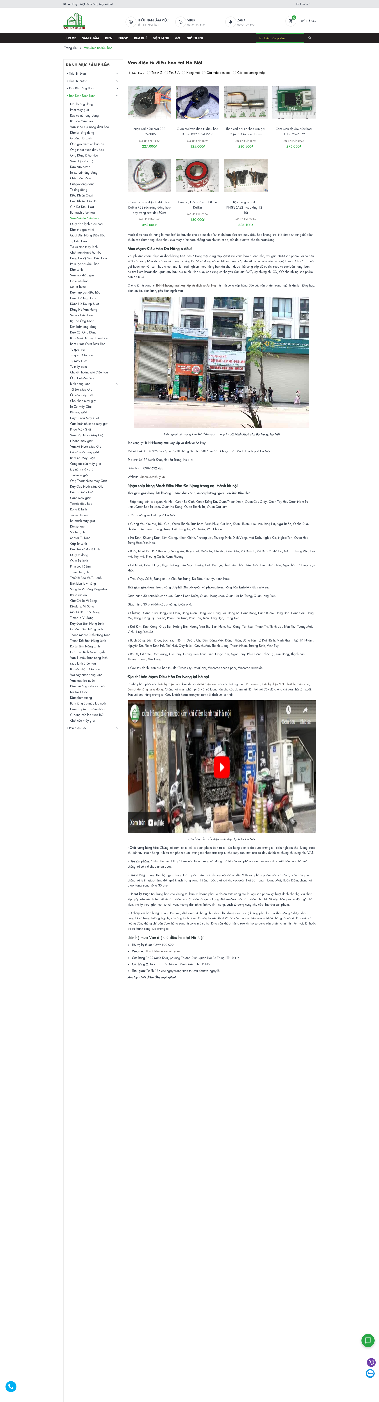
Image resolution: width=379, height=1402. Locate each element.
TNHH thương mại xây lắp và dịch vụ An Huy (186, 285)
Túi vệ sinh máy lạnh (84, 246)
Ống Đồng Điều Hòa (84, 155)
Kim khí (140, 38)
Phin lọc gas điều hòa (84, 263)
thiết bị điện (166, 684)
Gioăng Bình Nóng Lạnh (86, 629)
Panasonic (253, 684)
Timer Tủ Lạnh (79, 572)
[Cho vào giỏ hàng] (239, 144)
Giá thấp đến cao (219, 72)
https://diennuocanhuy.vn (162, 951)
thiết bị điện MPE (273, 684)
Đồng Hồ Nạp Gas (83, 298)
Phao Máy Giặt (80, 429)
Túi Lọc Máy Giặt (81, 389)
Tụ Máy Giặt (78, 361)
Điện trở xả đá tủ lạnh (85, 549)
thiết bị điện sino (297, 684)
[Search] (310, 37)
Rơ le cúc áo (78, 595)
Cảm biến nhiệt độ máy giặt (89, 423)
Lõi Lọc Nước (79, 692)
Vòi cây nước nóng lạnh (86, 674)
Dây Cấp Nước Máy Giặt (87, 486)
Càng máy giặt (80, 498)
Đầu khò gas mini (82, 229)
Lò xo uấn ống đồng (84, 172)
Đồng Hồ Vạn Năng (83, 309)
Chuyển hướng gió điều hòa (89, 372)
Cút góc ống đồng (82, 184)
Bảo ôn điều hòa (81, 121)
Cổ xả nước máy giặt (84, 452)
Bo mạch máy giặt (82, 520)
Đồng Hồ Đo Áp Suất (84, 303)
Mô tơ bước (78, 286)
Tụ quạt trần (78, 349)
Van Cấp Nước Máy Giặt (87, 435)
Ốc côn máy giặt (81, 395)
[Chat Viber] (371, 1362)
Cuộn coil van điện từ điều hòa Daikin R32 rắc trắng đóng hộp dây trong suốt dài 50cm (149, 207)
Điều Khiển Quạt (81, 195)
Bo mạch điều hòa (82, 212)
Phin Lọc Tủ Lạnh (81, 566)
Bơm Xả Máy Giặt (82, 458)
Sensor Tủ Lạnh (80, 537)
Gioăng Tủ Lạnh (81, 138)
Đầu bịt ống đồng (82, 132)
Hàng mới (193, 72)
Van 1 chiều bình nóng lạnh (89, 657)
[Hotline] (13, 1389)
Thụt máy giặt (79, 475)
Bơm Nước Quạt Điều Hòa (88, 343)
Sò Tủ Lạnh (77, 532)
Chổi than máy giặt (83, 400)
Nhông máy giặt (81, 440)
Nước (123, 38)
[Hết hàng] (143, 144)
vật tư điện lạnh (207, 684)
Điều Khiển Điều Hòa (84, 201)
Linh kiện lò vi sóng (83, 583)
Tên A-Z (157, 72)
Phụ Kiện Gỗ (77, 728)
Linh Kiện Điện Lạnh (81, 95)
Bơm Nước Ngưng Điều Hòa (89, 338)
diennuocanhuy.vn (152, 476)
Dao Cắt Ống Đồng (83, 332)
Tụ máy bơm (78, 366)
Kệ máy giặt (78, 412)
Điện (108, 38)
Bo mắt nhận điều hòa (85, 669)
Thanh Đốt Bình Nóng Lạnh (88, 640)
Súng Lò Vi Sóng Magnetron (89, 589)
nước (178, 684)
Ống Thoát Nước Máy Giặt (88, 480)
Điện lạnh (161, 38)
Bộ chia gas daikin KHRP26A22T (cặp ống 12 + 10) (245, 207)
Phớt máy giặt (79, 109)
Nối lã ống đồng (81, 104)
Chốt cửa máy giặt (82, 720)
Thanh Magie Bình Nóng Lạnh (90, 635)
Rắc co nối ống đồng (84, 115)
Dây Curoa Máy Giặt (84, 418)
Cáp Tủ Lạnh (78, 543)
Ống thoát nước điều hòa (87, 149)
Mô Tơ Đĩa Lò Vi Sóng (85, 612)
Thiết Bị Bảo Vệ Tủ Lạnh (86, 577)
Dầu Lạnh (76, 269)
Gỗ (178, 38)
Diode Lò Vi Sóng (82, 606)
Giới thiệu (195, 38)
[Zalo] (370, 1373)
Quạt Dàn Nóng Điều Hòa (88, 235)
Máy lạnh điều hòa (83, 663)
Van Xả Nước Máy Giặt (86, 446)
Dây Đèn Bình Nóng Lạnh (87, 623)
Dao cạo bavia (80, 166)
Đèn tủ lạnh (77, 526)
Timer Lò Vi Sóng (81, 617)
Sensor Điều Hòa (81, 315)
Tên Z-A (174, 72)
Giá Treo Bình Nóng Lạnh (87, 652)
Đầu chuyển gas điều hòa (87, 709)
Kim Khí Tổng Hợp (80, 88)
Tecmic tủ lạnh (79, 515)
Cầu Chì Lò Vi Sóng (83, 600)
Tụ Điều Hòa (78, 241)
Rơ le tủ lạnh (78, 509)
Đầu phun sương (81, 697)
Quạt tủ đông (79, 555)
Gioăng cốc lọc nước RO (87, 714)
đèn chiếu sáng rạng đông (145, 689)
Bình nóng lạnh (80, 383)
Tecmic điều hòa (81, 503)
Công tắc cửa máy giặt (85, 463)
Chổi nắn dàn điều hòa (86, 252)
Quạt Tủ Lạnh (79, 560)
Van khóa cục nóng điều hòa (89, 126)
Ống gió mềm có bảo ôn (87, 144)
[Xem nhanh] (154, 144)
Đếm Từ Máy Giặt (82, 492)
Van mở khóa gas (82, 275)
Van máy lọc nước (82, 680)
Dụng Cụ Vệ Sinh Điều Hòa (88, 258)
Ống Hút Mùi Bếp (82, 378)
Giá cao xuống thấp (251, 72)
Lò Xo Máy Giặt (81, 406)
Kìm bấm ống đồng (83, 326)
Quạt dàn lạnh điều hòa (86, 224)
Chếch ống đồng (81, 178)
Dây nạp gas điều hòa (85, 292)
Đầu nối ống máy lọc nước (88, 686)
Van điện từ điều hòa (84, 218)
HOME (71, 38)
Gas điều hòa (79, 281)
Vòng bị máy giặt (82, 161)
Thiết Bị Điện (77, 73)
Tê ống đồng (78, 189)
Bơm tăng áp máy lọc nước (88, 703)
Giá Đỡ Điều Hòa (82, 206)
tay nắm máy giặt (82, 469)
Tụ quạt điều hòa (81, 355)
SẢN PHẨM (90, 38)
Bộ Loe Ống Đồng (82, 321)
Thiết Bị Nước (77, 81)
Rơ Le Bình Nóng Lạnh (85, 646)
